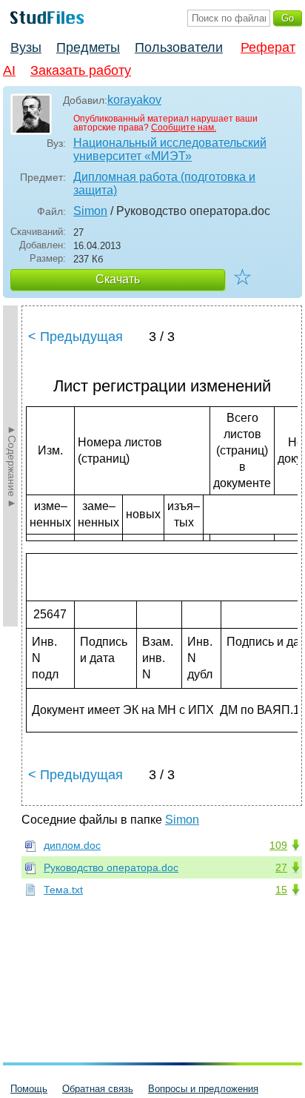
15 (281, 890)
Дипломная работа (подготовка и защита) (164, 183)
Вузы (25, 47)
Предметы (88, 47)
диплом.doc (72, 845)
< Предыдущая (75, 336)
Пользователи (179, 47)
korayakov (134, 99)
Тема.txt (63, 890)
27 (281, 867)
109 (278, 845)
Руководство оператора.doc (111, 867)
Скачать (117, 279)
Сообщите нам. (183, 127)
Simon (90, 211)
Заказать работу (80, 70)
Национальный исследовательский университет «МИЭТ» (170, 149)
